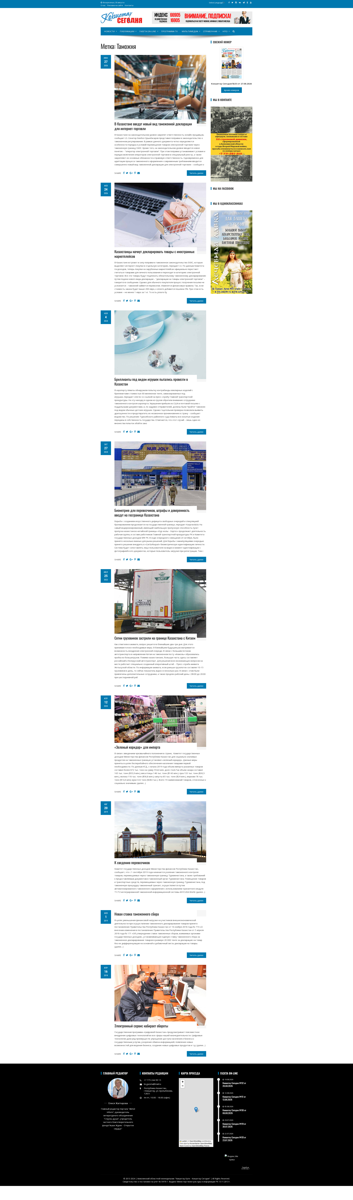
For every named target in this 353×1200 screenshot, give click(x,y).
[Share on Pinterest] (135, 173)
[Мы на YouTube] (250, 2)
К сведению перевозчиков (132, 862)
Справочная (210, 31)
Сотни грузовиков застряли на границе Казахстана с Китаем (154, 638)
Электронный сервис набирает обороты (141, 1025)
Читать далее (196, 173)
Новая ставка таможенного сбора (136, 914)
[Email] (139, 173)
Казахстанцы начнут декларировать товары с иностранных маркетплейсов (154, 254)
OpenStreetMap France (200, 1145)
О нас (103, 5)
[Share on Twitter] (127, 173)
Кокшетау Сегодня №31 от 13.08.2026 (234, 1098)
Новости (109, 31)
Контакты (129, 5)
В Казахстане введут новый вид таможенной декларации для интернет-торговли (153, 126)
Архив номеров (231, 90)
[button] (196, 1110)
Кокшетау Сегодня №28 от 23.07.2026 (234, 1139)
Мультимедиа (190, 31)
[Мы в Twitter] (232, 2)
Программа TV (169, 31)
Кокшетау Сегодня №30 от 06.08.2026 (234, 1112)
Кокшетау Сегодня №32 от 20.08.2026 (234, 1084)
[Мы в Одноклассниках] (247, 2)
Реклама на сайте (115, 5)
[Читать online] (231, 63)
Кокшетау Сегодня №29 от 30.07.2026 (234, 1125)
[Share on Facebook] (123, 173)
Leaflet (184, 1141)
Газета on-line (147, 31)
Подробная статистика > (245, 1168)
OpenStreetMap (195, 1141)
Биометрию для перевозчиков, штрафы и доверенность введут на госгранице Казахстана (151, 513)
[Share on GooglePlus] (131, 173)
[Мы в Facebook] (229, 2)
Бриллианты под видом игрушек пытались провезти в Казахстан (151, 382)
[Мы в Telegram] (243, 2)
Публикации (127, 31)
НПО (225, 31)
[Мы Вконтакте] (240, 2)
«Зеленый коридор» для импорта (137, 747)
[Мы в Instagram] (236, 2)
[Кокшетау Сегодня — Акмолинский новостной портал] (121, 17)
